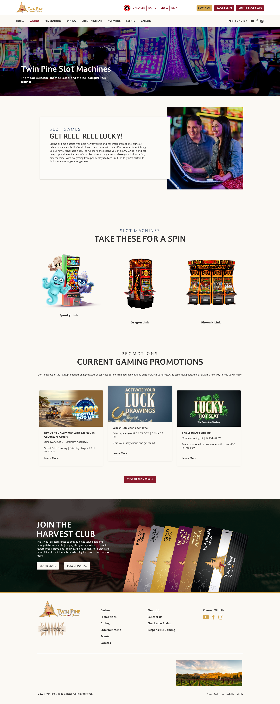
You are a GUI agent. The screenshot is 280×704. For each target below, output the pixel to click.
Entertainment (111, 630)
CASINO (34, 21)
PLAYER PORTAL (224, 8)
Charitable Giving (159, 623)
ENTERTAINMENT (92, 21)
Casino (105, 610)
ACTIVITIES (114, 21)
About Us (153, 610)
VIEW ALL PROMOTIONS (140, 479)
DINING (71, 21)
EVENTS (130, 21)
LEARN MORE (48, 565)
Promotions (109, 617)
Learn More (51, 458)
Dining (105, 623)
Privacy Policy (213, 694)
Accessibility (228, 694)
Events (105, 636)
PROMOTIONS (53, 21)
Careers (146, 21)
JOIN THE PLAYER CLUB (250, 8)
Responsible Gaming (161, 630)
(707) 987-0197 (237, 20)
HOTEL (20, 21)
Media (240, 694)
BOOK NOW (204, 8)
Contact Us (154, 617)
